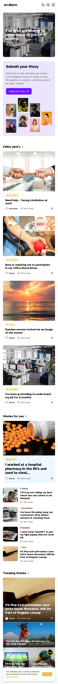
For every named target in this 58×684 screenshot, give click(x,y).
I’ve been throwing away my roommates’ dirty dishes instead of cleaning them (36, 515)
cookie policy (12, 677)
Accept (47, 674)
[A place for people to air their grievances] (11, 5)
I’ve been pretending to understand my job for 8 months (25, 35)
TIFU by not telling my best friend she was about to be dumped (36, 495)
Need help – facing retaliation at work (26, 202)
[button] (26, 54)
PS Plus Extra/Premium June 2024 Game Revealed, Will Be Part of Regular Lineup (37, 554)
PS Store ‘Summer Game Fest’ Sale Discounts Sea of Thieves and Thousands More (15, 667)
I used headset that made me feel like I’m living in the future (41, 667)
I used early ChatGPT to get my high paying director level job (37, 534)
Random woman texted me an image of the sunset (29, 331)
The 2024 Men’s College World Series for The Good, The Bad (27, 642)
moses (12, 273)
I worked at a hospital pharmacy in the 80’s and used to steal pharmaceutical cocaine (26, 469)
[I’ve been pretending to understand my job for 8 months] (29, 171)
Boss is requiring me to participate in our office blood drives (27, 266)
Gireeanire (13, 208)
